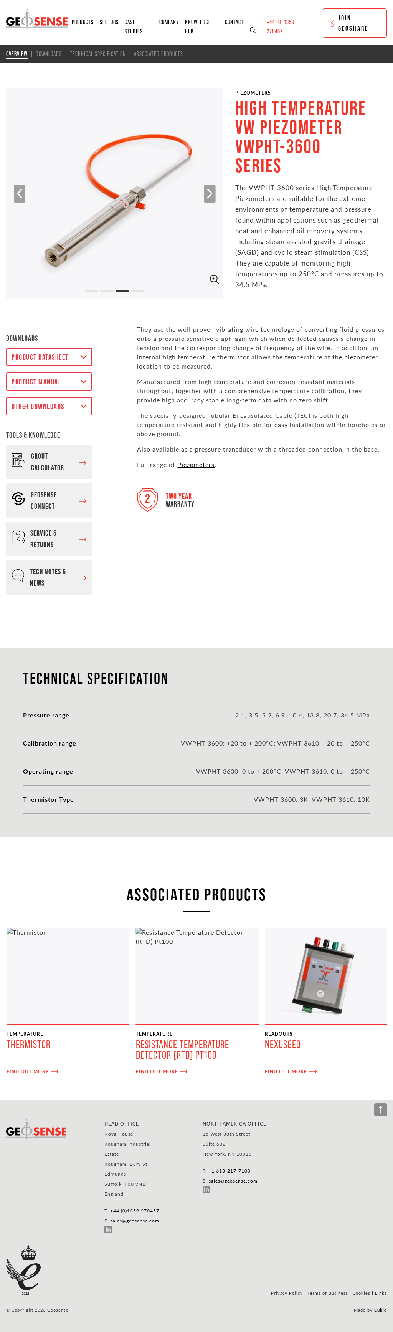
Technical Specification (98, 54)
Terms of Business (327, 1293)
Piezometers (253, 93)
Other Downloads (38, 406)
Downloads (49, 54)
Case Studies (134, 26)
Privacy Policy (287, 1293)
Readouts (279, 1034)
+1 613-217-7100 (229, 1171)
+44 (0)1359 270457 (134, 1210)
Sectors (109, 21)
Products (83, 21)
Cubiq (380, 1310)
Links (381, 1293)
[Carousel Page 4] (137, 291)
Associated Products (158, 54)
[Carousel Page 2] (107, 291)
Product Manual (36, 381)
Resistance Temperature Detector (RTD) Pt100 (182, 1049)
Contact (234, 21)
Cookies (361, 1293)
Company (169, 21)
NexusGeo (283, 1044)
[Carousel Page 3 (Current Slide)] (122, 291)
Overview (17, 54)
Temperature (25, 1034)
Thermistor (29, 1044)
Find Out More (28, 1071)
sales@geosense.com (135, 1220)
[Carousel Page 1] (91, 291)
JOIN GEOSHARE (353, 23)
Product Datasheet (40, 357)
